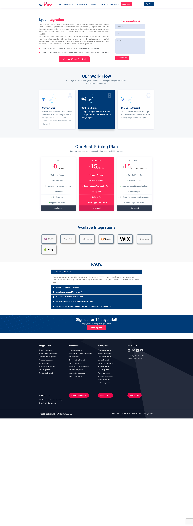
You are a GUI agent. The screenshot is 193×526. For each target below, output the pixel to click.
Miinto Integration (104, 380)
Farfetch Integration (104, 357)
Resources (113, 4)
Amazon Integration (104, 350)
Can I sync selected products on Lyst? (69, 297)
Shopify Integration (45, 350)
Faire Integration (103, 370)
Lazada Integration (104, 360)
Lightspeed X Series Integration (79, 366)
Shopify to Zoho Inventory (48, 403)
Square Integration (75, 363)
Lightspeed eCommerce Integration (80, 353)
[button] (96, 272)
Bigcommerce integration (47, 357)
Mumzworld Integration (105, 376)
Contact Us (104, 4)
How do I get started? (63, 272)
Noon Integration (103, 366)
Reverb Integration (104, 373)
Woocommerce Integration (48, 353)
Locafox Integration (75, 376)
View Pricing (134, 395)
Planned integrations (79, 395)
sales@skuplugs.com (137, 356)
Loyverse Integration (75, 350)
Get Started (58, 208)
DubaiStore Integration (105, 363)
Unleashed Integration (76, 370)
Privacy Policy (148, 414)
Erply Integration (74, 357)
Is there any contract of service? (67, 287)
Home (59, 4)
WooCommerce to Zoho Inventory (50, 400)
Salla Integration (44, 370)
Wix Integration (44, 363)
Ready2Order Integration (77, 373)
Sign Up (148, 4)
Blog (118, 414)
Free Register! (96, 328)
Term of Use (136, 414)
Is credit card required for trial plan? (69, 292)
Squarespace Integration (47, 366)
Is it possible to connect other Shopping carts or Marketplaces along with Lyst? (84, 306)
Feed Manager (80, 4)
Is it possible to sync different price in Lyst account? (74, 302)
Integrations (67, 4)
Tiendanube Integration (46, 373)
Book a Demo (126, 4)
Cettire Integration (104, 383)
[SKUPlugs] (45, 4)
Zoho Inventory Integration (77, 360)
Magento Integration (46, 360)
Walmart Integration (104, 353)
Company (93, 4)
